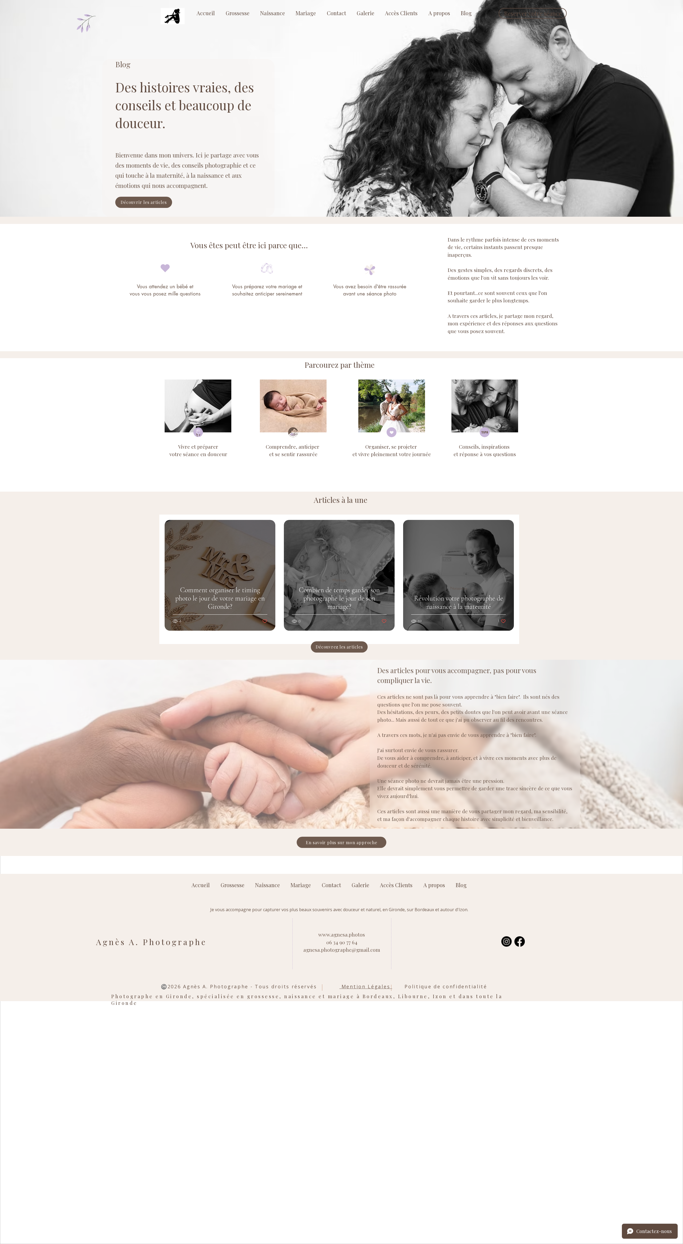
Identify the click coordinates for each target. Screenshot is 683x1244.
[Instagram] (506, 941)
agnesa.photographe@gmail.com (341, 949)
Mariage (220, 579)
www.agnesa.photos (341, 934)
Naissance (458, 588)
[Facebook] (519, 941)
